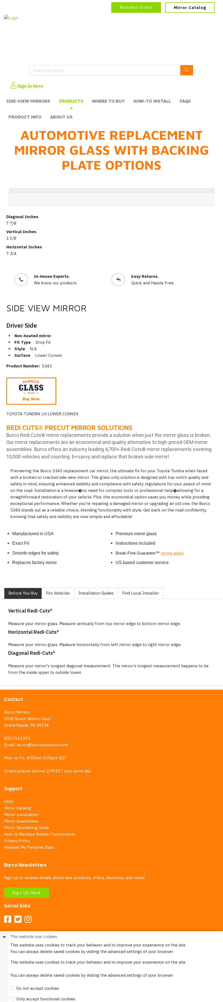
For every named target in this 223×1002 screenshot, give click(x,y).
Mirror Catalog (190, 7)
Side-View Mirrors (28, 101)
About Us (61, 116)
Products (71, 101)
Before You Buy (23, 593)
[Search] (186, 70)
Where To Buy (108, 101)
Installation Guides (96, 593)
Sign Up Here (27, 892)
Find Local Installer (140, 593)
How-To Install (152, 101)
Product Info (24, 116)
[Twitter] (17, 919)
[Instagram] (28, 919)
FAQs (185, 101)
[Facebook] (7, 919)
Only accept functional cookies (45, 999)
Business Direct (136, 7)
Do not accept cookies (37, 988)
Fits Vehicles (58, 593)
